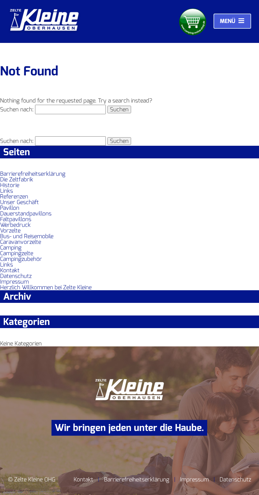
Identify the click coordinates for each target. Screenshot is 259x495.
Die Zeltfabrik (16, 179)
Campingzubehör (21, 259)
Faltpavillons (15, 219)
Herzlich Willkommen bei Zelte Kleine (46, 287)
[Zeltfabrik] (44, 32)
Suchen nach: (16, 109)
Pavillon (9, 208)
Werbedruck (15, 225)
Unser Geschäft (19, 202)
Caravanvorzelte (20, 242)
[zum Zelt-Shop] (192, 22)
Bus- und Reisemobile (26, 236)
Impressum (14, 282)
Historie (9, 185)
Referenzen (14, 196)
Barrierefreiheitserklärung (32, 174)
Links (6, 191)
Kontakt (10, 270)
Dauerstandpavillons (25, 213)
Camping (10, 247)
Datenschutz (16, 276)
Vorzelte (10, 230)
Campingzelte (16, 253)
